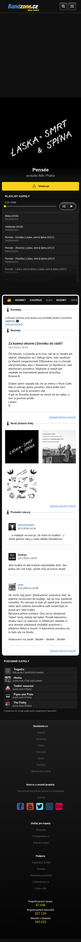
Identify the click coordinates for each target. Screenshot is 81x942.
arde (20, 584)
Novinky (20, 300)
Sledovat (43, 186)
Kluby (41, 758)
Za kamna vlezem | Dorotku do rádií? (35, 343)
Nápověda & (41, 862)
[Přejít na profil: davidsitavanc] (12, 526)
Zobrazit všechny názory (63, 650)
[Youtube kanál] (30, 806)
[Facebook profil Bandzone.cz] (20, 806)
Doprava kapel (41, 842)
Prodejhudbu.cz (41, 836)
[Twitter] (39, 806)
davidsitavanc (26, 524)
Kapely (41, 732)
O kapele (36, 300)
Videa (41, 745)
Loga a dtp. (41, 888)
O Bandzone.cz (41, 882)
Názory (61, 300)
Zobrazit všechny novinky (62, 417)
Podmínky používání (41, 875)
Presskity (41, 830)
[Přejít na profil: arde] (12, 586)
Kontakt (41, 869)
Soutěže (41, 765)
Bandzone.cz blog (41, 771)
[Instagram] (49, 806)
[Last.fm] (59, 806)
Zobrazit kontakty (14, 324)
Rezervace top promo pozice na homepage (41, 791)
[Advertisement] (40, 55)
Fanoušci (41, 752)
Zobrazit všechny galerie (63, 506)
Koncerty (41, 739)
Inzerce (41, 797)
